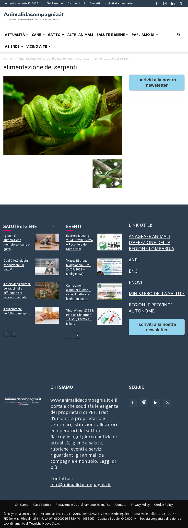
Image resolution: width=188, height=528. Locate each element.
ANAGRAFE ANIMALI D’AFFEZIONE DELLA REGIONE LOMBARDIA (151, 242)
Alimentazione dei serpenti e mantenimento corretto (53, 58)
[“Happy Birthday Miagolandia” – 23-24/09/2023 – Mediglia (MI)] (109, 267)
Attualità (15, 34)
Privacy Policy (140, 505)
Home (7, 58)
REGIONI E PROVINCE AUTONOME (151, 308)
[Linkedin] (172, 3)
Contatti (95, 3)
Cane (36, 34)
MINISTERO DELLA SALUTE (157, 293)
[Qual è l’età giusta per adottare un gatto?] (47, 267)
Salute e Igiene (111, 34)
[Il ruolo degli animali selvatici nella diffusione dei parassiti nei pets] (47, 290)
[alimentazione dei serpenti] (62, 153)
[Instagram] (164, 3)
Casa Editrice (42, 505)
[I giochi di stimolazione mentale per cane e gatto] (47, 242)
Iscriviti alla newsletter (119, 3)
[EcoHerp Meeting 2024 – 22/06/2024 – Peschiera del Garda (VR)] (109, 242)
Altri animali (80, 34)
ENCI (134, 271)
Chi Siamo (53, 3)
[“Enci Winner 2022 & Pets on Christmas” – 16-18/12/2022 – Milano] (109, 316)
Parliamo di (143, 34)
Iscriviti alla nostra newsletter (156, 82)
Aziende (12, 46)
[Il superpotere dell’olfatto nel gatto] (47, 315)
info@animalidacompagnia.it (80, 484)
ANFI (134, 260)
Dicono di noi (76, 3)
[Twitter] (181, 3)
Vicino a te (36, 46)
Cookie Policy (163, 505)
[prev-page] (6, 334)
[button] (179, 34)
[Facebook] (156, 3)
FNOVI (135, 282)
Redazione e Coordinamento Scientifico (83, 505)
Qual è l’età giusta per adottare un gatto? (15, 265)
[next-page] (14, 334)
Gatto (54, 34)
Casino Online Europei (152, 344)
